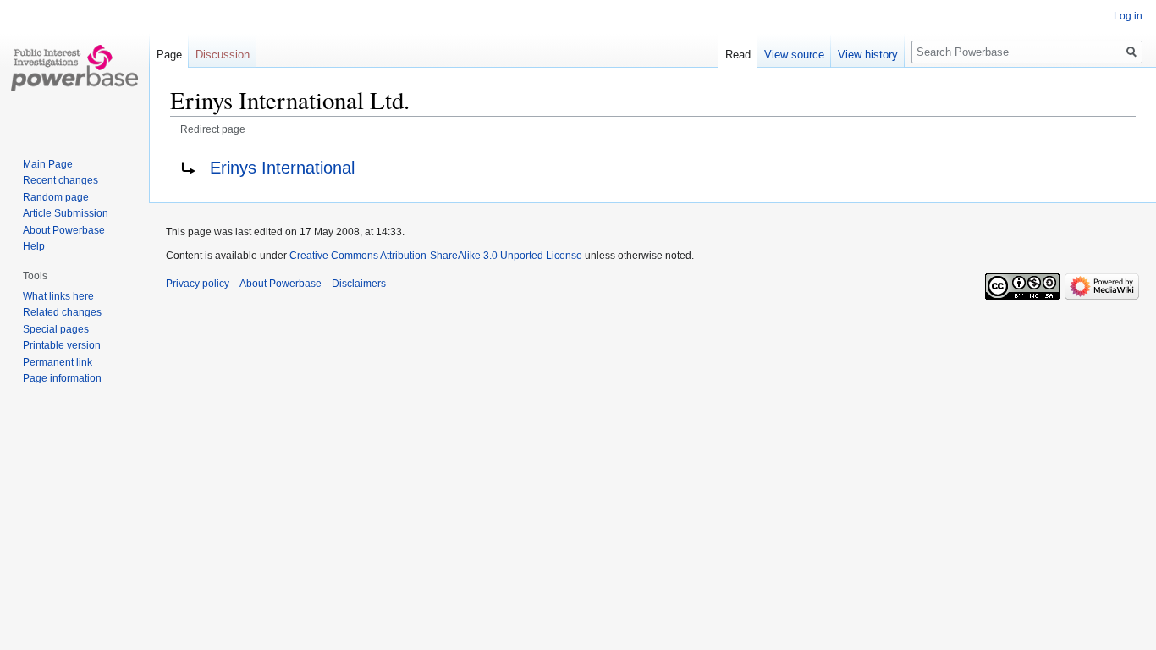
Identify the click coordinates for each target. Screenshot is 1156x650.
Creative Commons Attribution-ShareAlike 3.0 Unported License (435, 256)
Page (169, 54)
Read (738, 54)
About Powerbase (64, 230)
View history (868, 54)
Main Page (48, 164)
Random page (56, 197)
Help (34, 246)
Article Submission (65, 213)
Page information (62, 378)
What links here (58, 296)
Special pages (56, 329)
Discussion (222, 54)
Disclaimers (359, 283)
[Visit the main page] (74, 67)
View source (794, 54)
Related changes (62, 312)
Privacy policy (197, 283)
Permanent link (57, 362)
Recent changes (60, 180)
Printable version (62, 345)
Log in (1128, 16)
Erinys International (282, 167)
